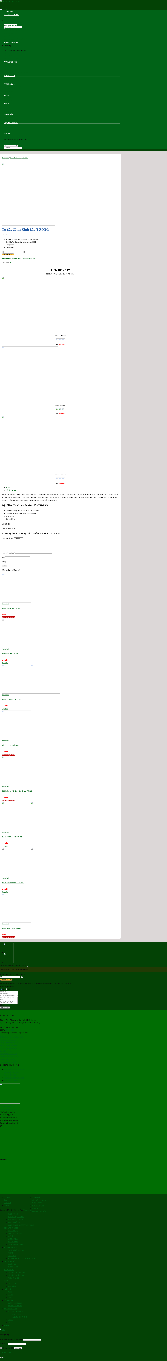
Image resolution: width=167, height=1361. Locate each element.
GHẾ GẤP (7, 50)
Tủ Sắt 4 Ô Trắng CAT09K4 (12, 608)
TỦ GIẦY (7, 130)
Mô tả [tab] (8, 487)
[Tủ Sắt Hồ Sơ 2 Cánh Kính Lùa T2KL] (9, 952)
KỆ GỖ (6, 106)
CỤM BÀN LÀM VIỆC (10, 25)
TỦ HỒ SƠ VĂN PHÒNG (11, 64)
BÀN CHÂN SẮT (9, 28)
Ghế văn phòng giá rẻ (7, 1059)
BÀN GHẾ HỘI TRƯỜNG (11, 34)
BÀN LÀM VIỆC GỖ (10, 20)
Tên (3, 557)
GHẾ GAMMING (9, 56)
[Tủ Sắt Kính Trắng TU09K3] (16, 922)
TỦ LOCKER (8, 70)
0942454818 (62, 344)
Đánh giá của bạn (8, 538)
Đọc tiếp (5, 663)
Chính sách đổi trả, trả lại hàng (14, 1078)
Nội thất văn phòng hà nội (8, 1040)
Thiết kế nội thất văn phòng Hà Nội (11, 1037)
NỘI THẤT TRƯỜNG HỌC (12, 125)
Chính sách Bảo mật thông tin (14, 1069)
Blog (5, 1200)
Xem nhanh (5, 604)
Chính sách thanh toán (11, 1072)
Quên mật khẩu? (5, 1352)
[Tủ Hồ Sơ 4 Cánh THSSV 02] (31, 830)
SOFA (6, 95)
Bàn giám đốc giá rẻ (6, 1051)
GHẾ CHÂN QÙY (9, 45)
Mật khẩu (3, 1344)
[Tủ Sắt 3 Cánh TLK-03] (16, 647)
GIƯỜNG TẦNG (9, 81)
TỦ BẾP (6, 127)
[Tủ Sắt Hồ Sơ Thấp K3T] (16, 739)
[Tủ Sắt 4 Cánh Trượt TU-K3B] (9, 962)
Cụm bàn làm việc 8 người (8, 1109)
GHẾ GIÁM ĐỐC (9, 53)
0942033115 (62, 413)
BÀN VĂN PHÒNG (11, 15)
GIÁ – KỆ (8, 103)
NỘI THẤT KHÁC (11, 123)
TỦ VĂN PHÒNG (10, 62)
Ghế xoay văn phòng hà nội (9, 1057)
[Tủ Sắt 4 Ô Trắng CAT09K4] (16, 602)
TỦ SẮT (6, 67)
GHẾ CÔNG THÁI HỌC (11, 47)
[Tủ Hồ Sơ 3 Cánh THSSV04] (31, 693)
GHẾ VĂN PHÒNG (11, 42)
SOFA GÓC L (8, 97)
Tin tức (7, 134)
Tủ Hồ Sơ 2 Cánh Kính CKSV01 (13, 883)
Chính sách (7, 1203)
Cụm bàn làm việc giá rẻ (8, 1062)
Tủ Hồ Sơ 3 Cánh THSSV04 (11, 699)
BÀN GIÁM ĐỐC (9, 17)
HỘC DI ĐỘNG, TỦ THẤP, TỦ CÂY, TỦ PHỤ (17, 72)
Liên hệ (6, 1206)
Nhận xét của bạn (8, 553)
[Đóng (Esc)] (1, 1357)
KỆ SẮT (6, 108)
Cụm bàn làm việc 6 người (8, 1106)
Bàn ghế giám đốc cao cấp (9, 1048)
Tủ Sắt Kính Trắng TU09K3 (11, 928)
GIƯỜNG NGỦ (9, 76)
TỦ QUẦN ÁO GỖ (9, 92)
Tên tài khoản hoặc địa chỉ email (11, 1339)
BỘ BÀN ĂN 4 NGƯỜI (11, 117)
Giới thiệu (7, 1197)
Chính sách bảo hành (10, 1075)
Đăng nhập (18, 1348)
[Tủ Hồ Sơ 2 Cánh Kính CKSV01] (31, 876)
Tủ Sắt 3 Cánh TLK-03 (10, 654)
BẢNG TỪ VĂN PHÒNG (19, 1317)
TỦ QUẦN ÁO (9, 84)
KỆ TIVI (6, 111)
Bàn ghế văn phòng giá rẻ (8, 1045)
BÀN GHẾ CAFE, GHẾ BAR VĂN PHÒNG (16, 39)
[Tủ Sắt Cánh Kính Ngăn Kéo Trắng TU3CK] (16, 785)
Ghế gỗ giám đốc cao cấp (8, 1054)
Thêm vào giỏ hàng (8, 254)
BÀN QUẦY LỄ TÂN (10, 36)
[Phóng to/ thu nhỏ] (2, 1357)
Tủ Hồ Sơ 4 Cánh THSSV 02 (12, 837)
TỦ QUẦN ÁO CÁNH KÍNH (12, 86)
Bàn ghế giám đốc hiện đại (9, 1043)
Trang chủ (8, 11)
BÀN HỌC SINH (17, 1314)
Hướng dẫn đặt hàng (11, 1080)
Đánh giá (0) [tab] (11, 490)
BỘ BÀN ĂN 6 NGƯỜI (11, 119)
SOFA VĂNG (8, 100)
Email (4, 562)
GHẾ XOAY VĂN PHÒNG (11, 59)
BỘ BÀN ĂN (9, 114)
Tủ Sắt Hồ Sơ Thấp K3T (10, 745)
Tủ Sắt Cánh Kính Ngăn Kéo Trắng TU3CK (17, 791)
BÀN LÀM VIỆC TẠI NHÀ (12, 31)
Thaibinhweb (27, 1210)
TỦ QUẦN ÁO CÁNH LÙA (12, 89)
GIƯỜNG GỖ (8, 78)
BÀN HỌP (7, 22)
